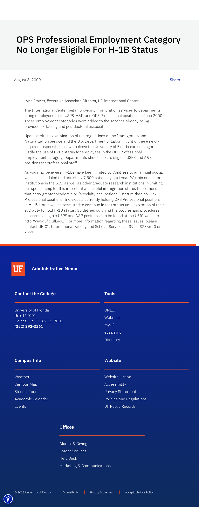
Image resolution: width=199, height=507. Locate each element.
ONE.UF (110, 310)
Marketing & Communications (85, 465)
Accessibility (115, 384)
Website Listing (117, 376)
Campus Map (26, 384)
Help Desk (68, 458)
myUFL (110, 324)
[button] (8, 499)
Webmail (112, 317)
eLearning (112, 332)
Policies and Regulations (125, 398)
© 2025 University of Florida (33, 492)
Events (20, 406)
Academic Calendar (31, 398)
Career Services (72, 450)
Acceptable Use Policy (139, 492)
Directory (112, 339)
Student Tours (26, 391)
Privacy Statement (120, 391)
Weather (22, 376)
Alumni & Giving (73, 443)
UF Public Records (120, 406)
